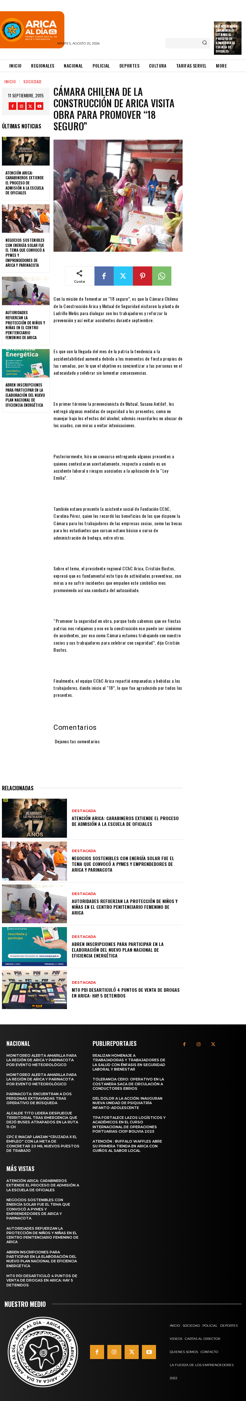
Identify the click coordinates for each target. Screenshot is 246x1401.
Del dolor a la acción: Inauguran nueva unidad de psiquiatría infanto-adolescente (127, 1103)
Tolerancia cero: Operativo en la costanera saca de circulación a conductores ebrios (128, 1084)
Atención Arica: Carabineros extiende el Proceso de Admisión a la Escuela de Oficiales (227, 38)
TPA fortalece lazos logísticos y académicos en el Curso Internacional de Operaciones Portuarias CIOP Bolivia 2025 (129, 1124)
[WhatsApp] (161, 276)
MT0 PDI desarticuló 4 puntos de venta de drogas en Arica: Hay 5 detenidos (126, 992)
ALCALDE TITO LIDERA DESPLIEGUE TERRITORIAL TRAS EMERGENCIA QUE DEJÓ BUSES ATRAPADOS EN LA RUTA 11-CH (42, 1120)
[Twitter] (30, 106)
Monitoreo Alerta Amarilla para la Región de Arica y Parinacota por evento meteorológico (41, 1060)
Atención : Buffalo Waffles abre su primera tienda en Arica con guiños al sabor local (127, 1146)
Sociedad (32, 81)
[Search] (204, 43)
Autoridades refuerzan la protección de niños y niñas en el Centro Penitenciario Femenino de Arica (25, 325)
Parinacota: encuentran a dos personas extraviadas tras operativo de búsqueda (39, 1098)
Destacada (84, 811)
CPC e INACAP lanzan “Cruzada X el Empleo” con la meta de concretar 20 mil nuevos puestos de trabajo (42, 1144)
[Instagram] (21, 106)
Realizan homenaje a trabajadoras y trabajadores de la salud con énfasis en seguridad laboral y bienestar (129, 1062)
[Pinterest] (142, 276)
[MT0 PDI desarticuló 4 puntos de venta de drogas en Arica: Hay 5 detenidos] (34, 989)
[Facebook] (12, 106)
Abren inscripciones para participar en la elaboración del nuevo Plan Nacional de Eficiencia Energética (25, 394)
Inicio (10, 81)
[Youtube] (39, 106)
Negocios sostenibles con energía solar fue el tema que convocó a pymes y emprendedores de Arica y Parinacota (25, 252)
